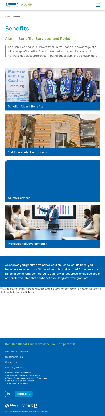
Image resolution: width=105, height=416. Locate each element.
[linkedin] (8, 394)
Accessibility (44, 411)
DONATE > (23, 394)
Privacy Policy (35, 411)
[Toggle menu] (98, 5)
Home (7, 16)
